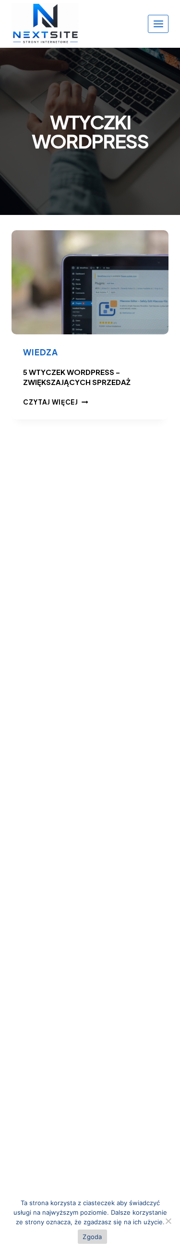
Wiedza (40, 352)
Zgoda (92, 1236)
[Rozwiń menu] (158, 23)
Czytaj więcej (55, 402)
